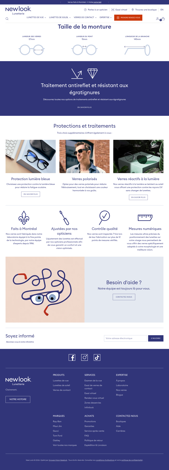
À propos (120, 381)
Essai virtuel (90, 393)
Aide (118, 426)
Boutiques (121, 421)
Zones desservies (92, 403)
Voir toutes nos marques (65, 445)
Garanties (89, 426)
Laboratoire (122, 385)
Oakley (56, 440)
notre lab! (97, 2)
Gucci (56, 431)
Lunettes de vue (61, 381)
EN (162, 10)
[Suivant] (108, 2)
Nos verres (121, 390)
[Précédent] (61, 2)
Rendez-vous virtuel (94, 398)
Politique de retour (93, 440)
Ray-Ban (57, 421)
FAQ (86, 436)
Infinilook (89, 407)
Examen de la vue (93, 381)
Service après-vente (94, 431)
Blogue (119, 395)
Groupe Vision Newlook (58, 460)
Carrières (120, 431)
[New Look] (19, 10)
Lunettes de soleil (61, 385)
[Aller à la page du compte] (156, 18)
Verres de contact (62, 390)
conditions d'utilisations (105, 460)
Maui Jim (57, 426)
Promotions (90, 421)
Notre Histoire (18, 399)
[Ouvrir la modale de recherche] (7, 18)
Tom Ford (57, 436)
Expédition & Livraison (95, 445)
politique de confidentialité (131, 460)
